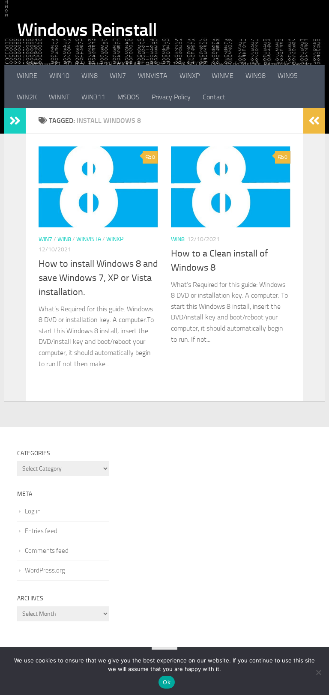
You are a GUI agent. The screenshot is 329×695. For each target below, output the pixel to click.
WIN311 (93, 97)
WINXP (189, 76)
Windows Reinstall (87, 30)
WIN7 (118, 76)
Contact (214, 97)
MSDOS (128, 97)
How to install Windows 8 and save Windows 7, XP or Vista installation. (98, 278)
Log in (33, 511)
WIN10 (59, 76)
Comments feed (47, 551)
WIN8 (89, 76)
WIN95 (288, 76)
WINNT (59, 97)
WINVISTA (152, 76)
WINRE (27, 76)
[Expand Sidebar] (15, 121)
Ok (166, 682)
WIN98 (255, 76)
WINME (222, 76)
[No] (318, 672)
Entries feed (41, 531)
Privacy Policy (171, 97)
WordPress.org (45, 570)
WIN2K (27, 97)
